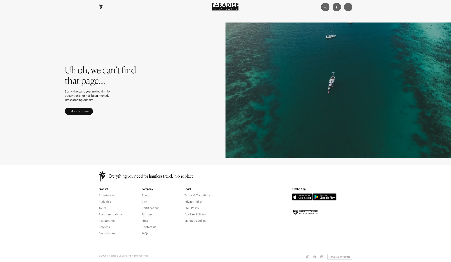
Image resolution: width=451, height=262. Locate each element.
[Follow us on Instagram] (307, 256)
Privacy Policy (193, 201)
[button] (348, 7)
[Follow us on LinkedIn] (321, 256)
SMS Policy (191, 208)
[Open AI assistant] (337, 7)
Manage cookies (195, 220)
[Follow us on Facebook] (314, 256)
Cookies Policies (195, 214)
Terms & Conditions (197, 195)
